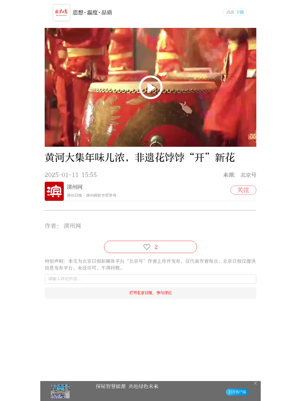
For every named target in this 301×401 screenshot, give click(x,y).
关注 (243, 190)
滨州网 (75, 187)
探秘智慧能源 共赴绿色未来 (127, 386)
